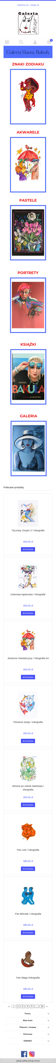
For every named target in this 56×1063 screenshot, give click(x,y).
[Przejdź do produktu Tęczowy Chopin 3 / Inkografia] (28, 513)
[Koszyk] (49, 42)
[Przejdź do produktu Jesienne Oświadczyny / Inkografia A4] (28, 641)
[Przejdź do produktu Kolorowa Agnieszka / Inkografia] (28, 577)
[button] (7, 42)
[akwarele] (28, 160)
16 (42, 1006)
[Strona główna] (28, 22)
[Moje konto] (35, 42)
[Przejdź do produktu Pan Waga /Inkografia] (28, 960)
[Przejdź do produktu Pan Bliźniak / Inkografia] (28, 896)
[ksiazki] (28, 372)
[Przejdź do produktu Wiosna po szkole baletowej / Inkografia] (28, 768)
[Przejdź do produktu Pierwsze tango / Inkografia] (28, 705)
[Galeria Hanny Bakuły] (28, 52)
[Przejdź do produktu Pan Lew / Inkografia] (28, 832)
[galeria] (29, 444)
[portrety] (28, 301)
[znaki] (28, 92)
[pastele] (28, 228)
